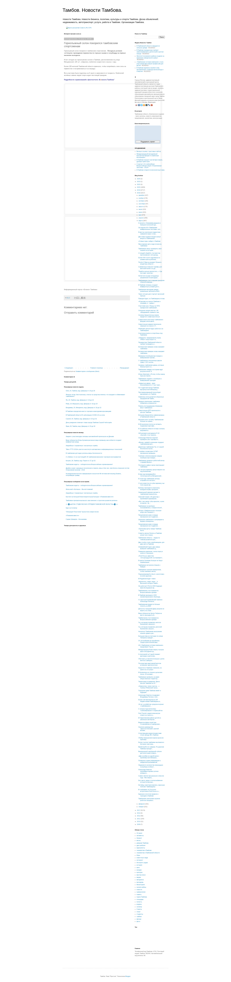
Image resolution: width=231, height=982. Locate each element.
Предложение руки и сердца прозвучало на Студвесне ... (148, 516)
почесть (139, 902)
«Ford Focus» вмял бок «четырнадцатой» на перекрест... (150, 556)
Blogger (127, 976)
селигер (139, 907)
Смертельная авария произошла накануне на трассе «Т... (149, 325)
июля (141, 209)
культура (139, 872)
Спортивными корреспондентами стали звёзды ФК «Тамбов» (149, 734)
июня (141, 212)
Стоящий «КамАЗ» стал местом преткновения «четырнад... (149, 254)
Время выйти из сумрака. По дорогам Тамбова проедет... (151, 747)
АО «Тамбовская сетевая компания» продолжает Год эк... (150, 646)
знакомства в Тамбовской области (148, 853)
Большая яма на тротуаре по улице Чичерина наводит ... (150, 637)
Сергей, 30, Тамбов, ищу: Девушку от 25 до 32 (81, 419)
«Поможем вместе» (72, 515)
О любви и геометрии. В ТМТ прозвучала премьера (148, 452)
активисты (140, 835)
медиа (139, 877)
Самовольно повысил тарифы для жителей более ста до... (150, 267)
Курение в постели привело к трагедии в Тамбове (148, 795)
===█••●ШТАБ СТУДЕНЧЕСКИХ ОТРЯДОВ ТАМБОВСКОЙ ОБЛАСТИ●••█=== (92, 504)
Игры (138, 855)
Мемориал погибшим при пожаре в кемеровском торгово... (150, 357)
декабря (142, 195)
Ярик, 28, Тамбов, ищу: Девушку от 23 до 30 (80, 426)
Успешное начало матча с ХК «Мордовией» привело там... (149, 311)
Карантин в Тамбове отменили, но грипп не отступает (150, 668)
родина (139, 904)
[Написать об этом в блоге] (77, 298)
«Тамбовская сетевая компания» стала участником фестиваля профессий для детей (150, 63)
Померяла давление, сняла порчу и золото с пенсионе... (150, 552)
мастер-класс (141, 875)
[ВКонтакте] (139, 105)
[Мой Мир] (146, 105)
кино (138, 867)
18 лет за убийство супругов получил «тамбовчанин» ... (151, 705)
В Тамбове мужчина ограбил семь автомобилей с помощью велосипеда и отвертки (150, 69)
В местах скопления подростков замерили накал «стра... (149, 233)
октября (141, 201)
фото (138, 921)
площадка (140, 899)
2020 (139, 187)
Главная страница (96, 368)
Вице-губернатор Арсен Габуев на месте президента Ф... (150, 614)
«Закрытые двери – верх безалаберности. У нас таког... (149, 384)
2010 (139, 821)
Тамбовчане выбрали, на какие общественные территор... (148, 678)
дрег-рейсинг (141, 845)
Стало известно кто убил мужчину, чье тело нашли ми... (151, 484)
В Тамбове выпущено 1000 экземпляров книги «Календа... (149, 596)
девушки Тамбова (142, 843)
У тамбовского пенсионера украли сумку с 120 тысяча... (150, 361)
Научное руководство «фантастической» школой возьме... (148, 728)
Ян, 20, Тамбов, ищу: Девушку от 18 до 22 (80, 400)
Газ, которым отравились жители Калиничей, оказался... (149, 623)
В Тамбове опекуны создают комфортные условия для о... (149, 286)
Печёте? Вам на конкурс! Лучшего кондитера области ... (149, 263)
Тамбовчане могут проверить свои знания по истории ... (150, 249)
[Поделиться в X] (80, 298)
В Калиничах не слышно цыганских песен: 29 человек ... (150, 673)
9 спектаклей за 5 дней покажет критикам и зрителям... (149, 655)
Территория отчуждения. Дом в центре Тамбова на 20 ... (149, 682)
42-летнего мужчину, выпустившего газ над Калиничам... (151, 470)
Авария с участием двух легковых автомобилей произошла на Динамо (90, 436)
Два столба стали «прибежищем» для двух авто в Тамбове (151, 543)
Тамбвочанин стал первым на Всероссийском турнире (148, 618)
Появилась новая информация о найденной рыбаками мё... (149, 761)
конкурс (139, 870)
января (141, 807)
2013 (139, 813)
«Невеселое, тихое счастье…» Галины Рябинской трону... (148, 687)
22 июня (139, 833)
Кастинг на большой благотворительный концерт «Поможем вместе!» (90, 497)
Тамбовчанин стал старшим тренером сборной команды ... (151, 281)
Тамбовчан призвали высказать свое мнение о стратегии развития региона (91, 500)
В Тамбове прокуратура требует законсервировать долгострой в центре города (150, 52)
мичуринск (140, 880)
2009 (139, 824)
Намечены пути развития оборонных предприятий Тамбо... (151, 397)
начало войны (141, 887)
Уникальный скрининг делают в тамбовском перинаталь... (149, 493)
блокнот (139, 838)
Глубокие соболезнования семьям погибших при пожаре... (150, 457)
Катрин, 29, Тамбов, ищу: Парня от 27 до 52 (81, 461)
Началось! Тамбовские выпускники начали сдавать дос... (150, 632)
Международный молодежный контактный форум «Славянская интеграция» (148, 155)
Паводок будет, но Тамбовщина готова (151, 298)
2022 (139, 184)
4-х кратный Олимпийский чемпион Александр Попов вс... (150, 600)
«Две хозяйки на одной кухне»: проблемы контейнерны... (148, 757)
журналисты (141, 848)
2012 (139, 816)
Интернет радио (142, 862)
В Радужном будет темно (147, 579)
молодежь (140, 882)
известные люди (142, 858)
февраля (142, 804)
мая (140, 215)
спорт (139, 912)
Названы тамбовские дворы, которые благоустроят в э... (151, 366)
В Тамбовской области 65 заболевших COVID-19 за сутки (85, 415)
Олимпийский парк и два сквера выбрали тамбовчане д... (149, 547)
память (139, 894)
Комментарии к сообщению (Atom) (87, 371)
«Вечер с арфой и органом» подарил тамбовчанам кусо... (151, 443)
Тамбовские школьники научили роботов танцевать (149, 799)
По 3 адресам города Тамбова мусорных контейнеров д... (148, 388)
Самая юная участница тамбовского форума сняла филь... (150, 320)
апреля (141, 218)
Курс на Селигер (71, 508)
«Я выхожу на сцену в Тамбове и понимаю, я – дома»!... (149, 302)
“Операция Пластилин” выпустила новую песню (82, 512)
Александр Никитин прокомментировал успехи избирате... (148, 771)
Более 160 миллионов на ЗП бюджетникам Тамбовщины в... (149, 700)
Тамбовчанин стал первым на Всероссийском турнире (148, 591)
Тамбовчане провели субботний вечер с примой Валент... (151, 461)
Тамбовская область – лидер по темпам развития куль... (149, 538)
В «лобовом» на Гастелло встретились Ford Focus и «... (149, 790)
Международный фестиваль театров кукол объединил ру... (151, 650)
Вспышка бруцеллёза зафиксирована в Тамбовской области (151, 416)
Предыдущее (124, 368)
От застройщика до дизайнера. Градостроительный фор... (149, 641)
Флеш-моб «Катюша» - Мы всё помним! (79, 489)
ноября (141, 198)
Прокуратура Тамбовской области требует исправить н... (149, 343)
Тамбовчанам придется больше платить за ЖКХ (149, 605)
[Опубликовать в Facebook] (82, 298)
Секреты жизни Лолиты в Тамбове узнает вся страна (150, 534)
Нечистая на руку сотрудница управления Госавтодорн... (148, 276)
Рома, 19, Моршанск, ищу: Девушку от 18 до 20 (82, 404)
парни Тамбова (142, 897)
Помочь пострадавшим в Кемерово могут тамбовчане (150, 407)
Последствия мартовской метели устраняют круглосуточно (149, 664)
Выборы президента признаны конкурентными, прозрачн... (149, 488)
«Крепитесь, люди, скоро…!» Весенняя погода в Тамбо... (148, 582)
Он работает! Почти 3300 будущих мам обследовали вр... (150, 587)
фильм (139, 919)
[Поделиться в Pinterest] (84, 298)
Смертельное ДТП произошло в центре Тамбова (149, 411)
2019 (139, 190)
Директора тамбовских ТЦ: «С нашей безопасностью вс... (151, 447)
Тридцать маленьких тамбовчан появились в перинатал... (149, 402)
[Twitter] (141, 105)
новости (139, 889)
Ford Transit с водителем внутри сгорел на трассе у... (149, 714)
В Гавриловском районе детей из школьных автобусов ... (149, 718)
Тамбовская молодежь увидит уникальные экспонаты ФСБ (148, 290)
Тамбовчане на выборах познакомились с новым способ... (150, 507)
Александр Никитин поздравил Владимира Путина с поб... (149, 696)
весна (139, 840)
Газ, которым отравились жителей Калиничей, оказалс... (150, 627)
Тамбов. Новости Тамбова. (92, 10)
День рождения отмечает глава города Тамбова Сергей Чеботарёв (89, 422)
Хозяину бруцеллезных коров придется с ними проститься (149, 316)
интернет (140, 860)
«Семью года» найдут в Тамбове (149, 241)
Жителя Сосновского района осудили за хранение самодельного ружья (150, 57)
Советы (139, 909)
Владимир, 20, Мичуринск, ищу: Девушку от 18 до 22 (83, 407)
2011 (139, 819)
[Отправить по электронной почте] (75, 298)
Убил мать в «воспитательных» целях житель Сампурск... (151, 659)
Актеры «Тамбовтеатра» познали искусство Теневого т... (149, 511)
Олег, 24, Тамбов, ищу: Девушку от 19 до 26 (80, 391)
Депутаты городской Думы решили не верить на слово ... (151, 609)
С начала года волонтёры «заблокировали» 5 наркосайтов (150, 709)
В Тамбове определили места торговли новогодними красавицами (88, 411)
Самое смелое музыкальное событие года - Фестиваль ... (151, 776)
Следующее (69, 368)
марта (141, 220)
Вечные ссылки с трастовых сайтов (149, 151)
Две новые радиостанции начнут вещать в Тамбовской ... (149, 237)
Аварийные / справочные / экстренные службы (82, 445)
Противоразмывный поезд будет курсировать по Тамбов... (149, 393)
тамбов (139, 916)
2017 (139, 810)
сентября (142, 204)
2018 (139, 193)
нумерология (141, 892)
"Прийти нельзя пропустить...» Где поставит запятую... (150, 272)
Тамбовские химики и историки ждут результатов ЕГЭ (150, 370)
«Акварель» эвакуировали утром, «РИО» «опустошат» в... (149, 338)
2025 (139, 179)
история (139, 865)
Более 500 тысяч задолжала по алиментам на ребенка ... (149, 258)
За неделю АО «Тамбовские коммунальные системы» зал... (149, 228)
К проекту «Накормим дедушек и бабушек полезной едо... (149, 224)
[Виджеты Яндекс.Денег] (148, 133)
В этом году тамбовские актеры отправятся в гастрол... (149, 479)
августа (141, 206)
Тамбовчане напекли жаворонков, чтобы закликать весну (149, 570)
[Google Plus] (151, 105)
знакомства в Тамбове (144, 850)
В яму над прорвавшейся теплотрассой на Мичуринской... (150, 475)
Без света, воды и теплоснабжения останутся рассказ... (150, 781)
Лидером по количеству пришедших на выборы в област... (150, 766)
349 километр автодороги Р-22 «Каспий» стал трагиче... (148, 434)
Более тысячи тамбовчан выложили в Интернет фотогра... (151, 743)
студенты (140, 914)
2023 (139, 181)
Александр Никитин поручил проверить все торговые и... (148, 438)
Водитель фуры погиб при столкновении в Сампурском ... (149, 723)
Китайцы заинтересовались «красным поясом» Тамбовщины (151, 786)
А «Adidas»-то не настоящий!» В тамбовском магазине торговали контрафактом (93, 457)
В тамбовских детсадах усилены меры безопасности (84, 453)
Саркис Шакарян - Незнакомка (76, 519)
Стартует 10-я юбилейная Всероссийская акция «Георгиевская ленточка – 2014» (149, 165)
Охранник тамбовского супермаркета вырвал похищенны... (151, 520)
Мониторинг (141, 885)
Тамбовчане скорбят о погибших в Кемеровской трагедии (149, 379)
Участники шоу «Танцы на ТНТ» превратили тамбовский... (149, 306)
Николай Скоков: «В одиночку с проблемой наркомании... (149, 497)
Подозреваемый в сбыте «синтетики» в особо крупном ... (151, 575)
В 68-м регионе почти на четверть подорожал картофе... (150, 425)
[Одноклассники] (144, 105)
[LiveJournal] (149, 105)
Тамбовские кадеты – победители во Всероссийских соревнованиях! (89, 464)
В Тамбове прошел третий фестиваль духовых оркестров (149, 160)
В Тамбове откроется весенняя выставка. (151, 170)
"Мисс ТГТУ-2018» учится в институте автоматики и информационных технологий (94, 449)
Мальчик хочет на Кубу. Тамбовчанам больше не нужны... (150, 420)
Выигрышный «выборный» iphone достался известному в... (150, 752)
